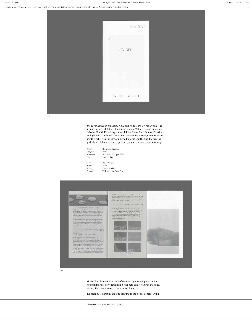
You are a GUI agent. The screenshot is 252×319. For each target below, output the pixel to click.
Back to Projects (11, 2)
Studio (239, 2)
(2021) (112, 305)
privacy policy (122, 7)
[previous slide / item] (86, 61)
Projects (230, 2)
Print (104, 152)
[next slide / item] (165, 61)
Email (246, 2)
